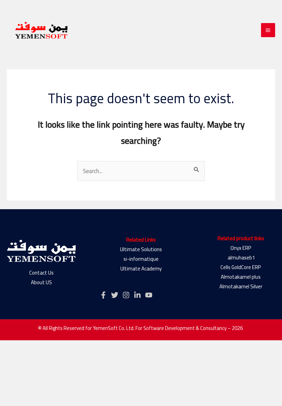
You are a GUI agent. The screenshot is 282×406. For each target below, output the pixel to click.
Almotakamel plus (241, 277)
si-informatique (141, 259)
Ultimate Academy (141, 269)
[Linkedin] (137, 295)
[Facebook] (103, 295)
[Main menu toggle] (268, 30)
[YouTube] (148, 295)
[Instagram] (126, 295)
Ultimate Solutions (141, 249)
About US (41, 282)
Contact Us (41, 273)
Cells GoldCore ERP (240, 267)
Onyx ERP (240, 248)
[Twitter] (114, 295)
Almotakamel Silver (240, 286)
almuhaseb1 (241, 258)
